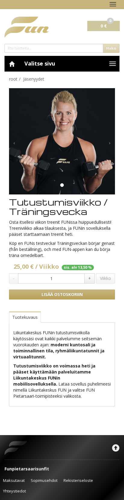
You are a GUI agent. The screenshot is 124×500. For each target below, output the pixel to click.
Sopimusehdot (44, 480)
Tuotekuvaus (25, 317)
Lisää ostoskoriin (62, 294)
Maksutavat (14, 480)
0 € (106, 25)
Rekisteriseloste (78, 480)
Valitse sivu (39, 63)
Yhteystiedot (14, 491)
